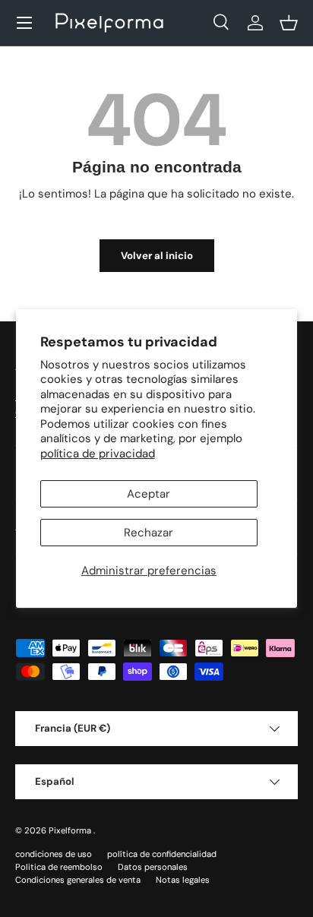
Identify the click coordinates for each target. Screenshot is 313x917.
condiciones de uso (53, 854)
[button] (288, 23)
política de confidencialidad (162, 854)
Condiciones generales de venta (78, 879)
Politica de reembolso (59, 867)
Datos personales (153, 867)
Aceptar (148, 493)
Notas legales (183, 879)
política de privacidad (97, 453)
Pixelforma (71, 830)
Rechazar (148, 532)
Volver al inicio (157, 255)
